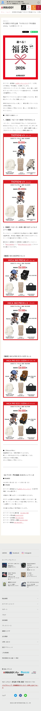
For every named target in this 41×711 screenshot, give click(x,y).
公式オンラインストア (22, 83)
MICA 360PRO (10, 244)
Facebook (16, 553)
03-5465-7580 (24, 513)
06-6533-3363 (23, 520)
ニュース (8, 12)
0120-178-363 (18, 682)
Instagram (28, 553)
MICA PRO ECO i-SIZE (24, 244)
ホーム (2, 12)
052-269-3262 (19, 518)
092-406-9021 (19, 522)
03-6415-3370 (19, 515)
